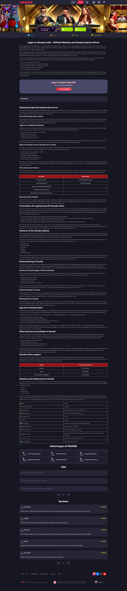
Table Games (34, 574)
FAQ (59, 574)
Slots (22, 574)
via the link (87, 410)
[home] (26, 2)
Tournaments (44, 574)
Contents (53, 574)
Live (27, 574)
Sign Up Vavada (63, 89)
